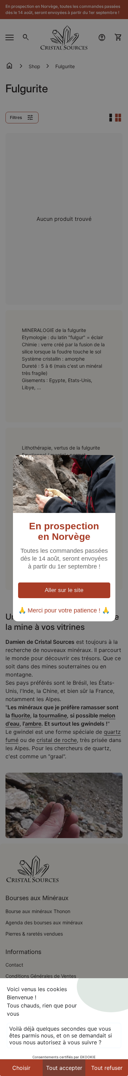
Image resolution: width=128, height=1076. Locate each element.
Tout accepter (64, 1067)
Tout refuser (107, 1067)
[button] (21, 463)
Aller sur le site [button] (64, 590)
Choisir (21, 1067)
